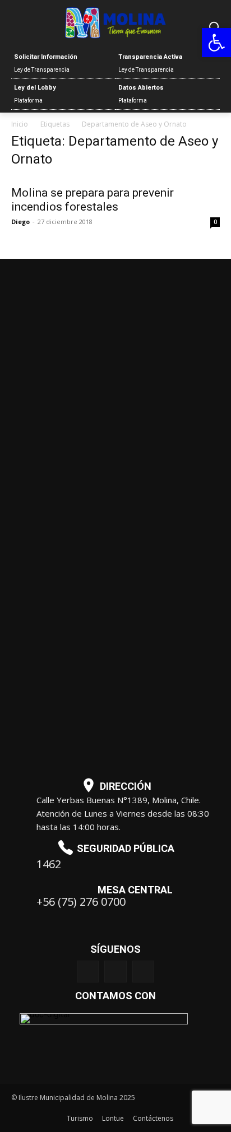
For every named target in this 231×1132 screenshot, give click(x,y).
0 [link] (215, 222)
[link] (216, 42)
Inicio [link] (19, 124)
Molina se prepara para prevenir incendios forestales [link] (92, 199)
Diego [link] (20, 221)
